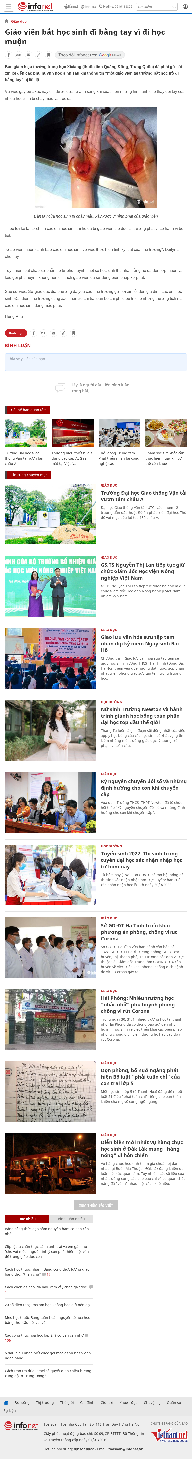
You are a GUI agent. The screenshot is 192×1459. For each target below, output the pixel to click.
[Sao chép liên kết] (38, 55)
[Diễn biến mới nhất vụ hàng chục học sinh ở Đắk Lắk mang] (50, 1163)
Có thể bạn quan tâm (29, 409)
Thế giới (67, 1402)
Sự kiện (10, 1410)
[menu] (9, 7)
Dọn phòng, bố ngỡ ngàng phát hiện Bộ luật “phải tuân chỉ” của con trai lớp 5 (140, 1077)
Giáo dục (19, 21)
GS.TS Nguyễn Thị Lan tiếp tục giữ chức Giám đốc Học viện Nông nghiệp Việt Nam (143, 571)
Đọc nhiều (27, 1218)
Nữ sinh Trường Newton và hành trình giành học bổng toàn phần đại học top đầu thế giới (142, 716)
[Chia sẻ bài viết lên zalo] (18, 55)
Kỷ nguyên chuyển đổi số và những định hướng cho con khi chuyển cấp (144, 788)
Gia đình (87, 1402)
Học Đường (111, 702)
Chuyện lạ (152, 1402)
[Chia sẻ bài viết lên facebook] (8, 55)
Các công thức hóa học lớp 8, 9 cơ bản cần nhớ (44, 1335)
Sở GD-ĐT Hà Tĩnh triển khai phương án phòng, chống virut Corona (139, 932)
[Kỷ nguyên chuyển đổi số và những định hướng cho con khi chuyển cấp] (50, 802)
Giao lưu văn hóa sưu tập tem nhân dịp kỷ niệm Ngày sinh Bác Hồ (140, 643)
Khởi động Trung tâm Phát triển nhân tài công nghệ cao (119, 458)
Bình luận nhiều (71, 1218)
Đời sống (22, 1402)
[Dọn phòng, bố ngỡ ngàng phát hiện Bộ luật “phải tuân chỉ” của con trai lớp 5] (50, 1091)
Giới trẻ (107, 1402)
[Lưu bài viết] (48, 55)
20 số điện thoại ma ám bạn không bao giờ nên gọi (48, 1304)
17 (48, 1274)
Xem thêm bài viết (96, 1205)
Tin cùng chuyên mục (29, 474)
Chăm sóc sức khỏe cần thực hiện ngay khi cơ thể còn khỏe (165, 458)
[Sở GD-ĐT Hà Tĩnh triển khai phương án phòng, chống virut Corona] (50, 947)
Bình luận (16, 333)
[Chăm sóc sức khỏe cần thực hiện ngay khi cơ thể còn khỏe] (166, 433)
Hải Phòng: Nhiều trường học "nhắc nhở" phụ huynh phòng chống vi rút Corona (138, 1004)
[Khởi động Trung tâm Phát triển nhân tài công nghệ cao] (119, 433)
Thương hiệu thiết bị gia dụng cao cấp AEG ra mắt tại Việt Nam (72, 458)
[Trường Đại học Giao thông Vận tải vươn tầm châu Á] (26, 433)
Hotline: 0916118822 (117, 6)
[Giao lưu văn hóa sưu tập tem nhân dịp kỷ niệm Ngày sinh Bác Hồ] (50, 658)
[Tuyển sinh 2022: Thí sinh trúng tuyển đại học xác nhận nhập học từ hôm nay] (50, 875)
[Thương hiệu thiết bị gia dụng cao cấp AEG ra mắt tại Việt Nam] (73, 433)
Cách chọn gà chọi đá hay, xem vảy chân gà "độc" (46, 1287)
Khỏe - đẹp (129, 1402)
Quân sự (174, 1402)
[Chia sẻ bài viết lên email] (28, 55)
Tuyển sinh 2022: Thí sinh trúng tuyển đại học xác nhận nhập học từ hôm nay (141, 860)
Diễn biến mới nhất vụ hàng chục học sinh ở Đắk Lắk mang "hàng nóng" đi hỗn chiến (142, 1149)
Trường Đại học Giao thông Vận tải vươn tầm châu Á (24, 458)
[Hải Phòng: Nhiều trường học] (50, 1019)
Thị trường (45, 1402)
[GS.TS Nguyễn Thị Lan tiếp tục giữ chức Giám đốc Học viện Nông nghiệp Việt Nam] (50, 586)
